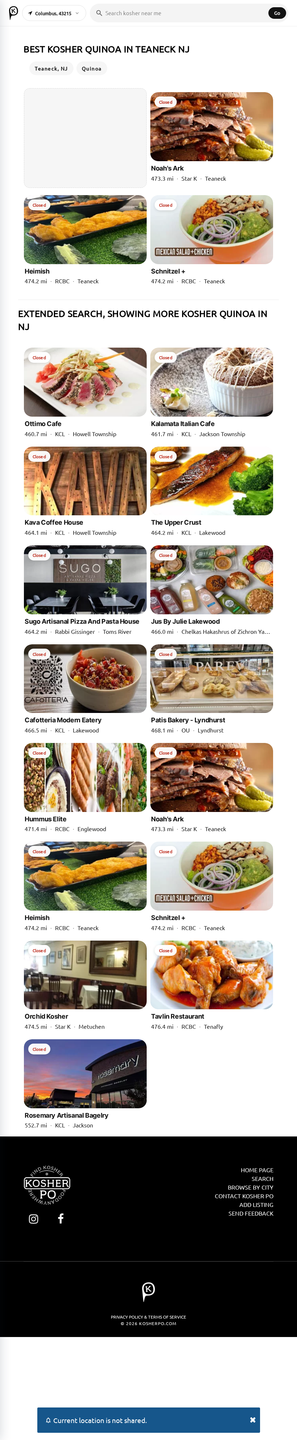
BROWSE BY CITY (250, 1187)
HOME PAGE (257, 1169)
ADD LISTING (256, 1204)
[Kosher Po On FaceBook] (61, 1219)
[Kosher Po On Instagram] (33, 1219)
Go (277, 13)
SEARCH (262, 1178)
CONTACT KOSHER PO (244, 1195)
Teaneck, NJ (51, 68)
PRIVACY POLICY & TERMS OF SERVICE (148, 1317)
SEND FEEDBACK (251, 1213)
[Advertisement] (85, 138)
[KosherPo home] (13, 13)
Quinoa (92, 68)
